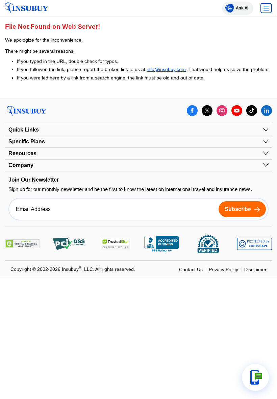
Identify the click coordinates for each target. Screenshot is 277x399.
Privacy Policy (223, 269)
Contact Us (191, 269)
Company (20, 165)
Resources (22, 153)
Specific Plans (26, 141)
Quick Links (23, 130)
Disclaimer (255, 269)
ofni (150, 69)
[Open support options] (255, 377)
